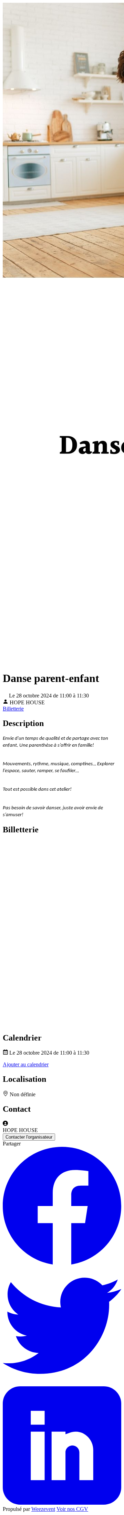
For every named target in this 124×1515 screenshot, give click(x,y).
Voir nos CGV (72, 1509)
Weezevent (43, 1509)
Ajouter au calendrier (26, 1064)
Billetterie (13, 709)
